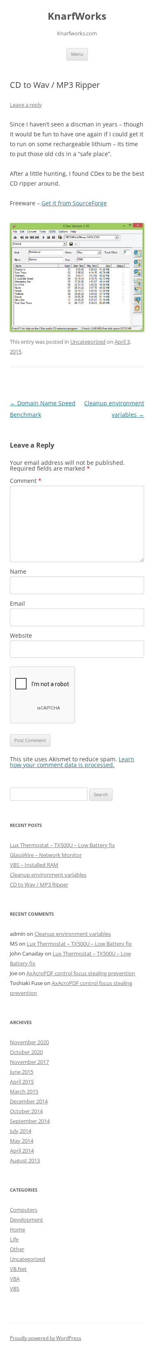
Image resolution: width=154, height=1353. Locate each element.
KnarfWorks (77, 16)
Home (17, 1229)
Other (17, 1249)
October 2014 (26, 1111)
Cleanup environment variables (48, 874)
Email (17, 603)
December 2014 (29, 1101)
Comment (25, 481)
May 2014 (21, 1140)
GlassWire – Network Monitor (46, 855)
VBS (14, 1288)
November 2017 (29, 1062)
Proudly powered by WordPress (45, 1338)
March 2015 (24, 1091)
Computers (23, 1209)
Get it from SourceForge (74, 203)
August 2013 (25, 1160)
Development (26, 1219)
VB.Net (18, 1269)
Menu (77, 54)
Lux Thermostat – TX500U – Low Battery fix (62, 845)
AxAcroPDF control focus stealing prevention (80, 973)
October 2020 (26, 1052)
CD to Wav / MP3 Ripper (39, 884)
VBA (15, 1278)
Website (21, 635)
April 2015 (22, 1081)
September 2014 (30, 1121)
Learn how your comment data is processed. (72, 762)
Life (14, 1239)
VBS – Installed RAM (34, 864)
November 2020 (29, 1042)
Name (18, 571)
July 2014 (20, 1131)
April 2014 (22, 1150)
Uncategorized (88, 341)
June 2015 (21, 1071)
